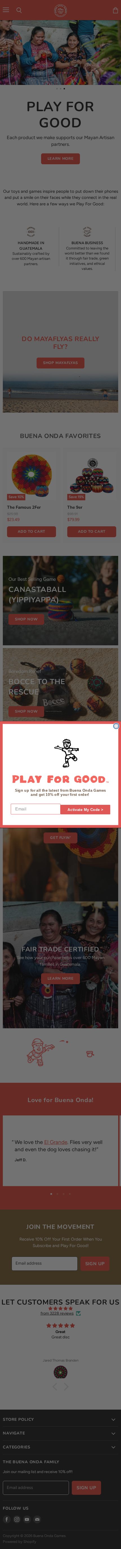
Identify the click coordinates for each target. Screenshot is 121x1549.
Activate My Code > (85, 810)
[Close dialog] (116, 726)
